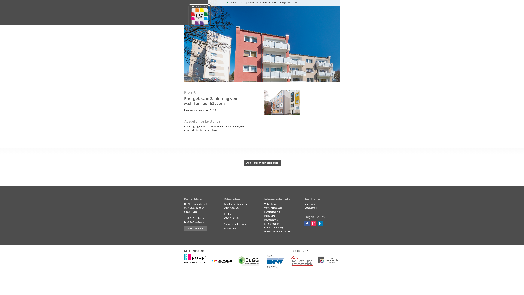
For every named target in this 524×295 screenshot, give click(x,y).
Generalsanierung (273, 227)
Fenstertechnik (272, 211)
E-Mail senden (195, 228)
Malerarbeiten (271, 223)
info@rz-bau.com (288, 2)
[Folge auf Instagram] (313, 223)
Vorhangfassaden (273, 207)
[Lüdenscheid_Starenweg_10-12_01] (282, 114)
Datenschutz (311, 207)
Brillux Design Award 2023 (277, 231)
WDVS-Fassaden (272, 204)
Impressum (310, 204)
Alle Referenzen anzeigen (262, 163)
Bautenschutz (271, 219)
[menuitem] (337, 3)
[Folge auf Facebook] (307, 223)
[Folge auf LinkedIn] (320, 223)
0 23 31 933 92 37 (261, 2)
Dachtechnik (270, 215)
